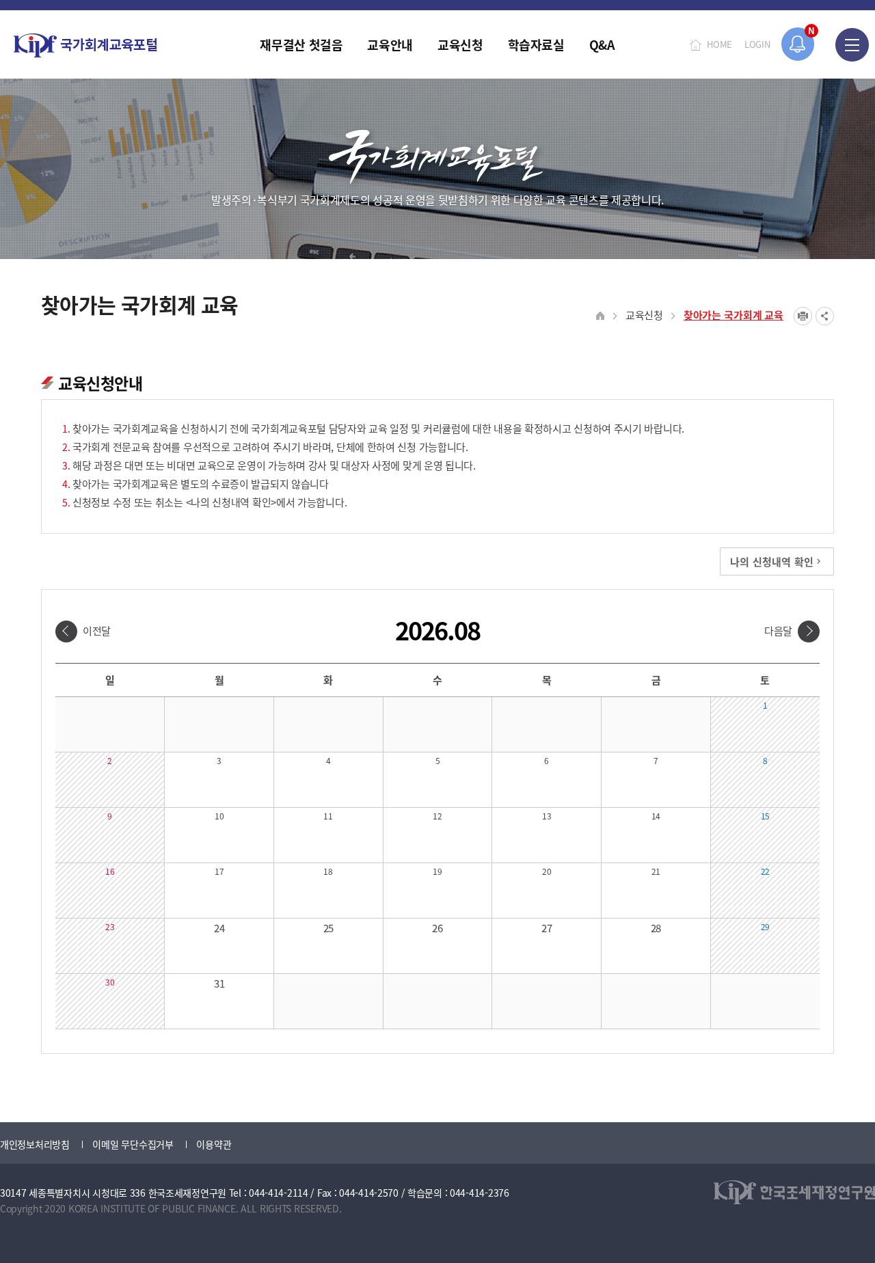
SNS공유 (825, 316)
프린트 (803, 316)
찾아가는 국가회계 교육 (733, 315)
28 (656, 928)
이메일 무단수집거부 (132, 1144)
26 (437, 928)
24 (219, 928)
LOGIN (757, 44)
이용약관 (213, 1144)
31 (219, 983)
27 (546, 928)
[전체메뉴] (852, 44)
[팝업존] (798, 44)
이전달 (97, 630)
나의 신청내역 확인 (771, 561)
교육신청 (644, 315)
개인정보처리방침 (35, 1144)
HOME (719, 44)
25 (328, 928)
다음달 (778, 630)
